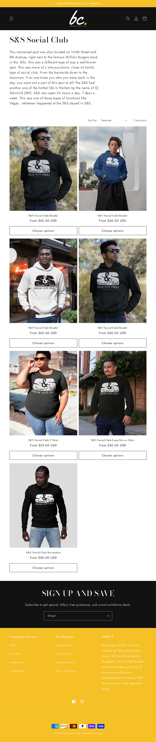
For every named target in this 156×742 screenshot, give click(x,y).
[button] (11, 18)
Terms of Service (66, 671)
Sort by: (92, 120)
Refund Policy (64, 645)
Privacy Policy (64, 654)
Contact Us (16, 662)
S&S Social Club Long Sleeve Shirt (113, 440)
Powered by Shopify (92, 733)
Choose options (43, 231)
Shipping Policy (65, 662)
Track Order (17, 671)
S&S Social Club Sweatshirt (43, 552)
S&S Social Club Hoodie (43, 215)
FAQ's (13, 645)
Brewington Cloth (72, 733)
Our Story (15, 654)
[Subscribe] (108, 615)
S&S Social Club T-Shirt (43, 440)
